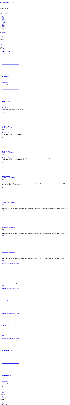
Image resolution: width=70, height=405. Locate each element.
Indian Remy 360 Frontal (6, 201)
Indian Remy (13, 202)
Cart (2, 42)
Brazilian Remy (11, 227)
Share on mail (17, 64)
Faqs (3, 18)
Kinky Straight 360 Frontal (6, 375)
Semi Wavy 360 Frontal (6, 151)
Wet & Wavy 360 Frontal (6, 101)
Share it (3, 160)
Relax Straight (13, 252)
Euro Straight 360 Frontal (6, 275)
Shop (2, 23)
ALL (4, 48)
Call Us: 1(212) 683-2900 (3, 2)
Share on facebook (4, 64)
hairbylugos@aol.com (4, 32)
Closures (10, 77)
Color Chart (3, 24)
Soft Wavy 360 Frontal (5, 126)
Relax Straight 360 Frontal (6, 250)
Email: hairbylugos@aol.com (3, 392)
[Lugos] (5, 7)
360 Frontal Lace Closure (5, 77)
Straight (4, 21)
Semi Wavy (12, 152)
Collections (3, 19)
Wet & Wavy (13, 102)
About (2, 35)
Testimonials (3, 37)
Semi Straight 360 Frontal (6, 176)
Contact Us (3, 25)
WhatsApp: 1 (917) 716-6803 (11, 2)
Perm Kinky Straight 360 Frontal (7, 350)
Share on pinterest (13, 64)
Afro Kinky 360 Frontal (6, 51)
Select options (3, 57)
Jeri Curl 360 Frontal (5, 76)
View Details (7, 57)
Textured (4, 22)
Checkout (3, 403)
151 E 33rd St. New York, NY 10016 (7, 29)
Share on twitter (9, 64)
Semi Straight (13, 177)
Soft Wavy (12, 127)
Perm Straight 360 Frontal (6, 300)
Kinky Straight (13, 376)
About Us (3, 17)
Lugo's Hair (5, 404)
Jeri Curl (12, 77)
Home (2, 16)
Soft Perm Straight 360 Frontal (7, 325)
